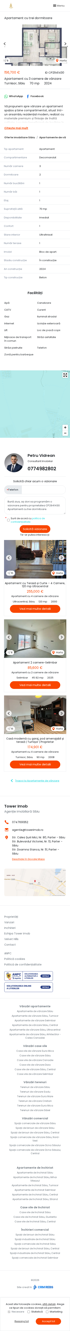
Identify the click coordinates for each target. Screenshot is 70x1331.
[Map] (35, 404)
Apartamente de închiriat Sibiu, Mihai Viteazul (35, 1179)
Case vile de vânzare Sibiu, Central (35, 1069)
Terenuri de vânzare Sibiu (35, 1087)
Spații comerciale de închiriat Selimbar (35, 1257)
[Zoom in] (65, 427)
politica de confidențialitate (28, 520)
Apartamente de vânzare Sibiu (35, 1011)
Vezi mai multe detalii (35, 609)
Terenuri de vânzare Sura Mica (35, 1105)
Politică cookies (14, 959)
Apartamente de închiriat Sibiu (35, 1172)
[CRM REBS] (42, 1287)
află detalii (49, 1304)
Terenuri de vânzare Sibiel (35, 1110)
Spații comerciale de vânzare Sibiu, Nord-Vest (35, 1139)
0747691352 (20, 822)
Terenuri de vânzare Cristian (35, 1101)
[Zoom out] (65, 433)
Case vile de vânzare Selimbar (35, 1074)
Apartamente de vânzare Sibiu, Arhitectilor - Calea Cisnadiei (35, 1036)
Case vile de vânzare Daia (35, 1064)
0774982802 (42, 468)
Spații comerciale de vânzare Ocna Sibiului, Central (35, 1151)
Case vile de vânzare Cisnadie (35, 1060)
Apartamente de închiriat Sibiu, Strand (35, 1199)
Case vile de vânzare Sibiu (35, 1055)
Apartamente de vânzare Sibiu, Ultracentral (35, 1029)
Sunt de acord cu (28, 520)
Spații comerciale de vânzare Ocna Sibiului (35, 1145)
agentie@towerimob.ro (27, 830)
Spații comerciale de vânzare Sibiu (35, 1123)
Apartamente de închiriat (35, 1168)
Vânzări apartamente (35, 1006)
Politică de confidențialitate (23, 964)
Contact (10, 945)
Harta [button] (63, 60)
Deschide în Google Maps (28, 859)
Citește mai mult (16, 128)
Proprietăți (11, 917)
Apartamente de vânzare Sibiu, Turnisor (35, 1015)
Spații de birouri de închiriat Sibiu (35, 1234)
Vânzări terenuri (35, 1082)
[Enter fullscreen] (65, 375)
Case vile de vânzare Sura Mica (35, 1051)
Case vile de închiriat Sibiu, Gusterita (35, 1217)
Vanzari (9, 922)
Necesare (18, 1311)
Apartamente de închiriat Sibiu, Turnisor (35, 1185)
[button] (5, 44)
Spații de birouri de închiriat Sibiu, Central (35, 1248)
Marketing (56, 1311)
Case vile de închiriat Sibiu (35, 1212)
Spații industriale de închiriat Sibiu (35, 1239)
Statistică (37, 1311)
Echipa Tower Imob (17, 933)
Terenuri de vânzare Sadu (35, 1091)
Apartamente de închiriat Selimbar (35, 1190)
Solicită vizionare (35, 529)
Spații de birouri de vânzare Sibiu (35, 1128)
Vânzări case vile (35, 1046)
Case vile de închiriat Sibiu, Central (35, 1221)
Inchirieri (10, 928)
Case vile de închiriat (35, 1207)
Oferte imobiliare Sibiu (19, 137)
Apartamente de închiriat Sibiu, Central (35, 1194)
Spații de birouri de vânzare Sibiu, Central (35, 1132)
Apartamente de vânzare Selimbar (35, 1020)
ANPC (7, 953)
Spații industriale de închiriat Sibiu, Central (35, 1253)
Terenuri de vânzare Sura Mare (35, 1096)
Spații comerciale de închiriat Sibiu (35, 1243)
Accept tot (48, 1321)
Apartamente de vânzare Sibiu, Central (35, 1025)
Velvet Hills (11, 939)
